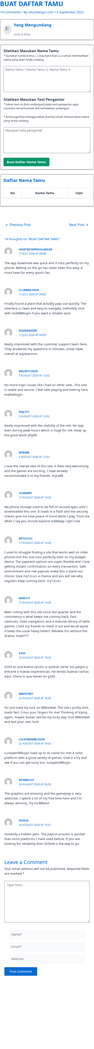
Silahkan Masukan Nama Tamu (31, 50)
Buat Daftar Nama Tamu (26, 162)
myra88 (24, 452)
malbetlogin (28, 371)
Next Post (79, 225)
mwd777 (24, 598)
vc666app (25, 493)
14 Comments (10, 12)
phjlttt (24, 412)
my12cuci (25, 538)
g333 (22, 653)
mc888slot (26, 780)
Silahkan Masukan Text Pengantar (33, 99)
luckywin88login (32, 739)
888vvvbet (26, 693)
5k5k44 (23, 820)
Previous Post (18, 225)
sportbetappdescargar (35, 249)
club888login (29, 290)
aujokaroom (28, 330)
